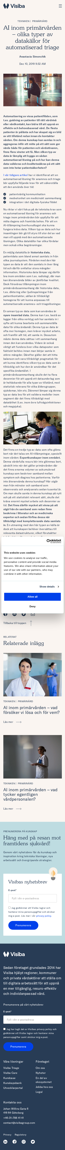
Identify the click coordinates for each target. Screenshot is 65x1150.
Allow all (33, 596)
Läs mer (8, 721)
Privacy (7, 1134)
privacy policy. (44, 915)
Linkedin (15, 614)
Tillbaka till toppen (14, 623)
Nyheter (41, 1072)
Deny (33, 606)
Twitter (25, 614)
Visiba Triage (11, 1068)
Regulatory (20, 1134)
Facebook (6, 614)
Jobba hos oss (44, 1087)
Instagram (25, 1142)
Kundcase (9, 1078)
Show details (47, 586)
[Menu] (60, 5)
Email (34, 614)
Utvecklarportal (13, 1088)
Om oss (40, 1068)
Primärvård (40, 21)
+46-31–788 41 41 (13, 1117)
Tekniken (23, 21)
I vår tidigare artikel (15, 175)
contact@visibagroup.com (19, 1122)
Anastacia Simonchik (32, 56)
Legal (39, 1091)
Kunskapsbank (12, 1083)
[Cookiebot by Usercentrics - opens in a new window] (46, 541)
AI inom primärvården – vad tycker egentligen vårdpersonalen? (30, 794)
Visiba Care (10, 1072)
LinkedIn (6, 1142)
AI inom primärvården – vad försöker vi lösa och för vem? (31, 710)
